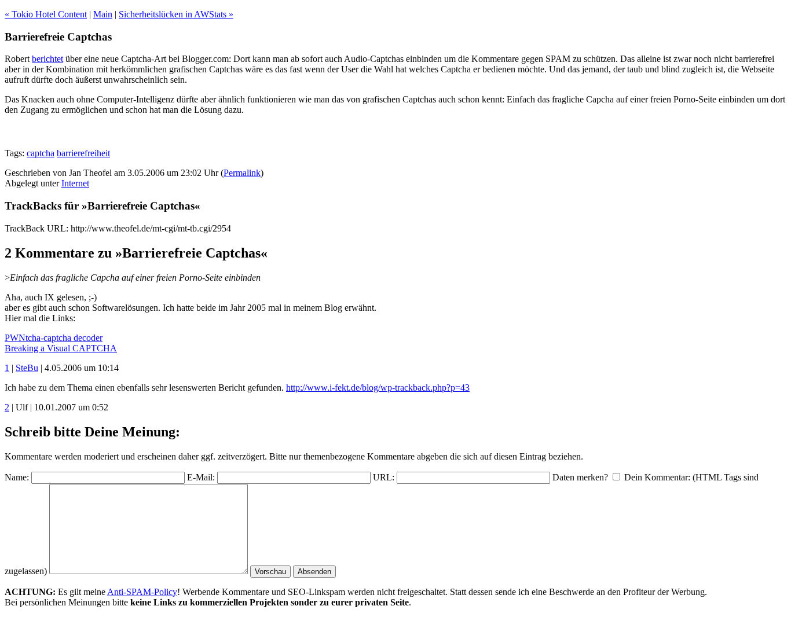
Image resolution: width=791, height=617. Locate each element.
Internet (75, 183)
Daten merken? (580, 477)
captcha (40, 153)
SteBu (27, 368)
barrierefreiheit (83, 153)
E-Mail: (201, 477)
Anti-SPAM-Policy (142, 592)
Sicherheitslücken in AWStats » (176, 14)
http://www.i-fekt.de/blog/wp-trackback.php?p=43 (378, 387)
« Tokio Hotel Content (46, 14)
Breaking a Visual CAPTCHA (61, 348)
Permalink (242, 173)
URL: (383, 477)
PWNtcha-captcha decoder (53, 338)
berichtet (47, 59)
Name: (17, 477)
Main (102, 14)
